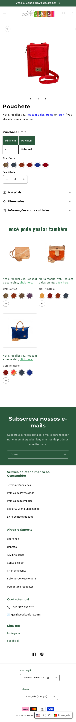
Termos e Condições (19, 485)
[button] (4, 13)
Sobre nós (13, 538)
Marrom (22, 296)
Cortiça (6, 165)
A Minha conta (15, 554)
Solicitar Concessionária (21, 578)
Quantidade (9, 172)
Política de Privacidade (20, 493)
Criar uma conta (16, 570)
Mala (5, 274)
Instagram (13, 633)
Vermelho (30, 165)
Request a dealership (40, 114)
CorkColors (30, 715)
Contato (12, 547)
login (61, 114)
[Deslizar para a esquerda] (30, 99)
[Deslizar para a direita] (46, 99)
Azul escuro (14, 165)
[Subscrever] (65, 454)
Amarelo (42, 296)
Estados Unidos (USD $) (36, 677)
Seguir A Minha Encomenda (23, 508)
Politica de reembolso (20, 500)
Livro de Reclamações (20, 516)
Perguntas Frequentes (20, 586)
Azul (37, 165)
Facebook (13, 640)
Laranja (22, 165)
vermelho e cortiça (14, 372)
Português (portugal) (36, 696)
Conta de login (15, 562)
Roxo (30, 296)
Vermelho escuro (45, 165)
